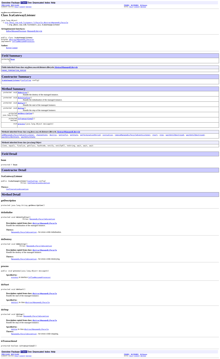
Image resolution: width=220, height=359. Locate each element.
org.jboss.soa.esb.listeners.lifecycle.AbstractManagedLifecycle (36, 23)
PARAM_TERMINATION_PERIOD (14, 70)
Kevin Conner (12, 48)
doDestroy (22, 93)
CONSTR (22, 7)
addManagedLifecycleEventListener (18, 135)
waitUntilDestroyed (175, 135)
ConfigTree (26, 80)
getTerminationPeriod (90, 135)
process (21, 124)
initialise (107, 135)
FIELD (16, 7)
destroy (53, 135)
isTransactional (25, 119)
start (154, 135)
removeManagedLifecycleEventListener (132, 135)
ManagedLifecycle (34, 31)
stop (162, 135)
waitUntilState (28, 137)
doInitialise (24, 98)
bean (13, 59)
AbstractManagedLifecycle (21, 39)
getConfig (63, 135)
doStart (21, 103)
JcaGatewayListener (11, 80)
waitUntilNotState (10, 137)
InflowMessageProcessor (16, 31)
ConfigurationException (39, 183)
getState (74, 135)
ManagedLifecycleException (42, 219)
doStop (21, 108)
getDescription (25, 113)
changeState (41, 135)
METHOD (28, 7)
